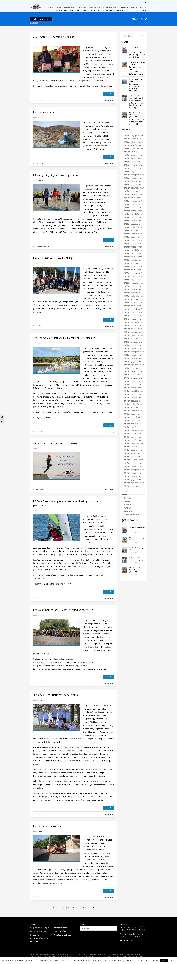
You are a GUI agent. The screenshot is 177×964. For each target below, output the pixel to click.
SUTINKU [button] (163, 961)
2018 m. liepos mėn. (132, 433)
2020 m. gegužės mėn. (133, 361)
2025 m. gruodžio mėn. (134, 161)
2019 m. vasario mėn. (133, 410)
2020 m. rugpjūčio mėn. (134, 351)
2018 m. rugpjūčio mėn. (134, 430)
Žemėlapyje (127, 940)
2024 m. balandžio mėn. (134, 227)
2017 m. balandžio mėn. (134, 482)
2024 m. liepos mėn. (132, 217)
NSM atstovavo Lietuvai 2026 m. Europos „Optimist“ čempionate (136, 115)
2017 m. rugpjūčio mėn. (134, 469)
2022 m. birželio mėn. (133, 289)
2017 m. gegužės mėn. (133, 479)
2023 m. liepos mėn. (132, 253)
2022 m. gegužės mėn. (133, 292)
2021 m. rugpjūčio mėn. (134, 322)
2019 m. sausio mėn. (132, 414)
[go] (142, 36)
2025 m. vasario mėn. (133, 194)
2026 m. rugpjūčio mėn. (134, 135)
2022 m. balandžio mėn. (134, 296)
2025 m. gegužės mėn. (133, 184)
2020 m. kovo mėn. (132, 368)
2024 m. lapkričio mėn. (133, 204)
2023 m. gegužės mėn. (133, 260)
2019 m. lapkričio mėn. (133, 381)
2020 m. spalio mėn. (132, 345)
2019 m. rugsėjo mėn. (133, 387)
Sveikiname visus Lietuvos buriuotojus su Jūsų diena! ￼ (64, 337)
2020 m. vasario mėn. (133, 371)
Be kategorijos (130, 498)
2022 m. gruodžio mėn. (134, 273)
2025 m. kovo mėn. (132, 191)
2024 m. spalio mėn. (132, 207)
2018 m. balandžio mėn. (134, 443)
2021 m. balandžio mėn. (134, 335)
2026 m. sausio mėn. (132, 158)
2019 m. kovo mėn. (132, 407)
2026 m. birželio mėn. (133, 142)
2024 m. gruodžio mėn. (134, 201)
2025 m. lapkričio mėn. (133, 165)
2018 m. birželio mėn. (133, 437)
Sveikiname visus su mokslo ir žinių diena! (56, 443)
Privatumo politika (62, 934)
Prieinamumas (60, 927)
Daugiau (109, 94)
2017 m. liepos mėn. (132, 473)
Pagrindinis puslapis (39, 927)
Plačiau (171, 960)
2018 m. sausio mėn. (132, 453)
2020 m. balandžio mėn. (134, 365)
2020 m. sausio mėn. (132, 374)
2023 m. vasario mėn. (133, 266)
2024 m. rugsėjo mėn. (133, 211)
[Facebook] (145, 3)
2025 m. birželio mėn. (133, 181)
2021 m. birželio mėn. (133, 328)
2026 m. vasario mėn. (133, 155)
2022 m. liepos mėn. (132, 286)
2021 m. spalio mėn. (132, 315)
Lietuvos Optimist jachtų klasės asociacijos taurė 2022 (63, 610)
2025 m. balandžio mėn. (134, 188)
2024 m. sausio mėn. (132, 237)
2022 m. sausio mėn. (132, 306)
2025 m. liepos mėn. (132, 178)
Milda (41, 42)
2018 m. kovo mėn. (132, 446)
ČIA (95, 232)
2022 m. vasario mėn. (133, 302)
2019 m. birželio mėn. (133, 397)
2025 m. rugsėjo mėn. (133, 171)
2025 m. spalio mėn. (132, 168)
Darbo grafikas (60, 931)
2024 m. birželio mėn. (133, 220)
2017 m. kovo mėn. (132, 486)
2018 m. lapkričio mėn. (133, 420)
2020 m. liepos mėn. (132, 355)
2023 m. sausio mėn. (132, 269)
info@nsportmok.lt (138, 929)
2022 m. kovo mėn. (132, 299)
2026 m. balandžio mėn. (134, 148)
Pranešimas (45, 100)
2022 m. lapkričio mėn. (133, 276)
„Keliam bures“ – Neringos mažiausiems (55, 695)
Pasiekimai (39, 100)
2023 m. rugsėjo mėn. (133, 247)
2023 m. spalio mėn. (132, 243)
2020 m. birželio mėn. (133, 358)
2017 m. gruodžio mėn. (134, 456)
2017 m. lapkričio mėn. (133, 460)
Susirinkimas (129, 511)
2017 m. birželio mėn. (133, 476)
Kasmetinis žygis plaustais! (48, 826)
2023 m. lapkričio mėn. (133, 240)
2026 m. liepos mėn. (132, 138)
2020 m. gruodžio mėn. (134, 342)
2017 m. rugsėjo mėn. (133, 466)
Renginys (128, 508)
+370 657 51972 (131, 927)
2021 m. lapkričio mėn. (133, 312)
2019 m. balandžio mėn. (134, 404)
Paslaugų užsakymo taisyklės (39, 940)
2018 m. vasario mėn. (133, 450)
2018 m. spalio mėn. (132, 424)
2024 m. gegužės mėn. (133, 224)
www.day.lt (52, 417)
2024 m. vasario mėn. (133, 233)
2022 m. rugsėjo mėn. (133, 279)
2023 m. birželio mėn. (133, 256)
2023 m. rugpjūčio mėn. (134, 250)
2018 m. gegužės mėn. (133, 440)
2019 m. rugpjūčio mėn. (134, 391)
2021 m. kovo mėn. (132, 338)
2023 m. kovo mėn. (132, 263)
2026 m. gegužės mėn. (133, 145)
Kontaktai (34, 934)
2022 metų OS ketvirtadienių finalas (53, 37)
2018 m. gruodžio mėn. (134, 417)
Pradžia (34, 19)
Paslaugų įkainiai (38, 931)
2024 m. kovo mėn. (132, 230)
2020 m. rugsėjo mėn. (133, 348)
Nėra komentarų (109, 100)
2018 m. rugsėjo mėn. (133, 427)
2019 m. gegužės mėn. (133, 401)
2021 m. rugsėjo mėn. (133, 319)
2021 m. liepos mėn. (132, 325)
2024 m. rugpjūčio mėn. (134, 214)
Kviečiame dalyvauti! (44, 112)
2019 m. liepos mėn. (132, 394)
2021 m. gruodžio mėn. (134, 309)
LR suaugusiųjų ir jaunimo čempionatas (55, 175)
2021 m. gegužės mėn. (133, 332)
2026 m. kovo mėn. (132, 152)
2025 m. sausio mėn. (132, 197)
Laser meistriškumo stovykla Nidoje (53, 258)
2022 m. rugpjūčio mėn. (134, 283)
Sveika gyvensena (131, 514)
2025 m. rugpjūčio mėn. (134, 174)
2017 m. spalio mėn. (132, 463)
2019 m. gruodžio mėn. (134, 378)
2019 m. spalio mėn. (132, 384)
